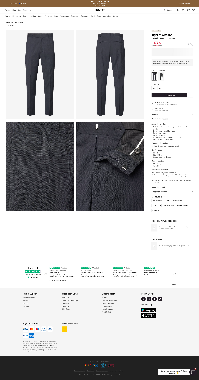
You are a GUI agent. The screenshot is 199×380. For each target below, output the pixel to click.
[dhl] (64, 329)
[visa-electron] (43, 329)
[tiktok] (160, 299)
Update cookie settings (116, 371)
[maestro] (37, 329)
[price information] (190, 44)
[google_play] (148, 310)
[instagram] (149, 299)
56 (160, 88)
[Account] (177, 10)
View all (173, 284)
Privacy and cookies (102, 371)
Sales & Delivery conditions (45, 345)
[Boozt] (99, 10)
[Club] (182, 10)
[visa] (25, 329)
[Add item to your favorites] (190, 95)
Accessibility (90, 371)
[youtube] (154, 299)
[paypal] (25, 336)
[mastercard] (31, 329)
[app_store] (148, 315)
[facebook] (143, 299)
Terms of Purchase (79, 371)
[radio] (154, 76)
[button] (40, 74)
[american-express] (31, 336)
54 (154, 88)
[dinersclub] (50, 329)
